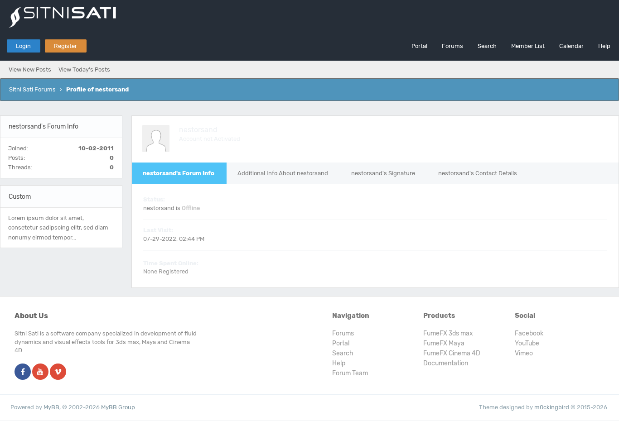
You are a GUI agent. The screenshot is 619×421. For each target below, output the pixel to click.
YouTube (527, 343)
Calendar (571, 46)
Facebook (529, 333)
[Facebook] (23, 372)
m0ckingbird (551, 407)
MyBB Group (118, 407)
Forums (452, 46)
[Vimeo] (58, 372)
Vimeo (524, 353)
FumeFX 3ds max (448, 333)
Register (65, 46)
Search (487, 46)
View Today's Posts (84, 69)
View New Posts (30, 69)
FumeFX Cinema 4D (451, 353)
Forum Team (350, 373)
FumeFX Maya (443, 343)
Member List (528, 46)
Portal (419, 46)
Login (23, 46)
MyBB (51, 407)
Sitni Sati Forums (32, 89)
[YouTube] (40, 372)
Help (604, 46)
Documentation (445, 363)
